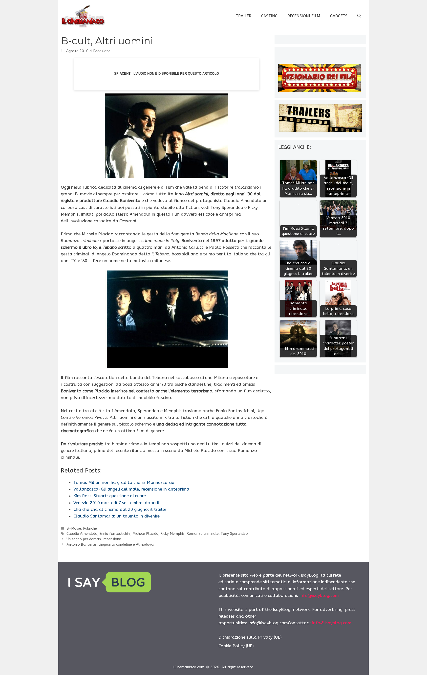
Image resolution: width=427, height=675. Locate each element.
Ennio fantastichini (114, 534)
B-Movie (73, 528)
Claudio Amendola (81, 534)
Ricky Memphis (172, 534)
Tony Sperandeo (234, 534)
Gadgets (338, 16)
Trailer (243, 16)
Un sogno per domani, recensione (93, 539)
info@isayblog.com (319, 595)
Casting (269, 16)
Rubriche (90, 528)
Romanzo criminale (203, 534)
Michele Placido (145, 534)
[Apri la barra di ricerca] (359, 16)
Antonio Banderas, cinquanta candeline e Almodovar (110, 544)
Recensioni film (303, 16)
